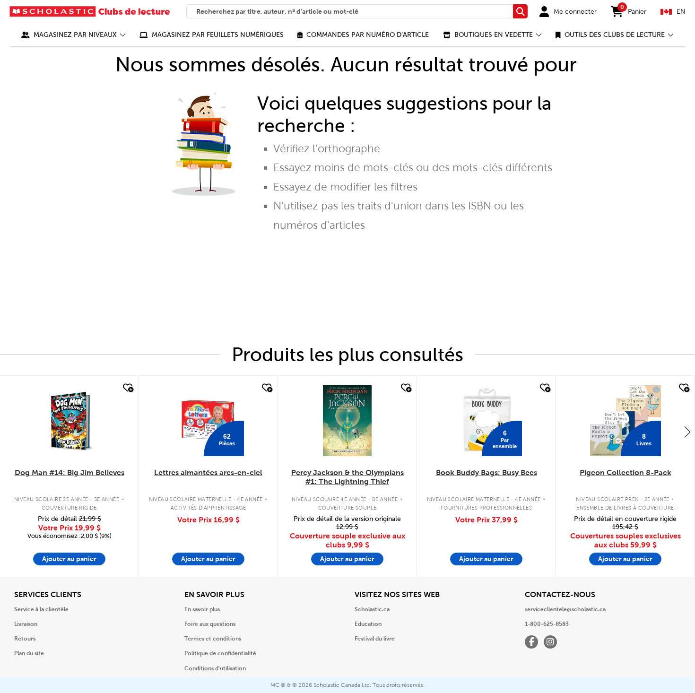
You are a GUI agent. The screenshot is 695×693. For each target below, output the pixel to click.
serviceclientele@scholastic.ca (565, 609)
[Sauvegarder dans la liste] (127, 388)
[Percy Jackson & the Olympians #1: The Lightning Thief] (347, 420)
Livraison (25, 624)
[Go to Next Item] (687, 431)
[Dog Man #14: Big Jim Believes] (69, 420)
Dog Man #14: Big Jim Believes (69, 472)
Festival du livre (375, 638)
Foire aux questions (209, 624)
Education (368, 624)
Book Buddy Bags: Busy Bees (486, 472)
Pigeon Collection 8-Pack (625, 472)
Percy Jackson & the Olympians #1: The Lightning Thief (347, 476)
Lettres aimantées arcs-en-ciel (208, 472)
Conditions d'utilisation (215, 668)
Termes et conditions (212, 638)
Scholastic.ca (372, 609)
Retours (24, 638)
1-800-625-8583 (547, 624)
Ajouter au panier (69, 559)
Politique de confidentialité (220, 653)
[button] (73, 34)
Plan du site (29, 653)
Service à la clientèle (41, 609)
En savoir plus (202, 609)
